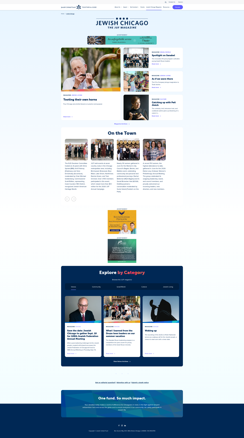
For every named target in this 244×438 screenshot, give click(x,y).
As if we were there (162, 78)
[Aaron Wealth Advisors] (122, 251)
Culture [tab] (144, 287)
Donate (177, 7)
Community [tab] (96, 287)
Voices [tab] (73, 287)
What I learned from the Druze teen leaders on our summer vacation (120, 333)
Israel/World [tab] (121, 287)
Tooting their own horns (80, 99)
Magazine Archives (120, 124)
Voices (78, 327)
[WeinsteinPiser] (122, 40)
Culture (163, 99)
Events (143, 7)
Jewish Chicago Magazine (154, 7)
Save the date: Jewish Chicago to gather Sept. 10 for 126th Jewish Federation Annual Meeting (82, 334)
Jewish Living (76, 95)
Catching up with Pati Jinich (164, 104)
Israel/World (165, 52)
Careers (180, 2)
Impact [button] (125, 7)
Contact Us (172, 2)
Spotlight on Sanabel (163, 55)
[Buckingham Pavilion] (122, 222)
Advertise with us (123, 382)
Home (62, 14)
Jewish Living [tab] (168, 287)
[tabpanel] (122, 329)
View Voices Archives (121, 361)
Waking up (151, 330)
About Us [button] (117, 7)
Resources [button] (166, 7)
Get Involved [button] (134, 7)
